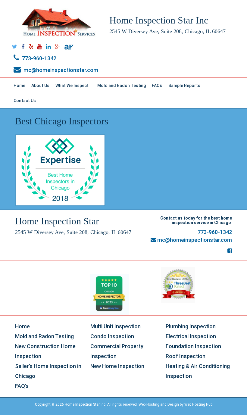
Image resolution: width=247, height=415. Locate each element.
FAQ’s (157, 85)
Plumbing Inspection (191, 326)
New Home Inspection (117, 366)
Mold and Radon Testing (121, 85)
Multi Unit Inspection (115, 326)
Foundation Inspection (193, 346)
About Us (40, 85)
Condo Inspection (112, 336)
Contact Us (25, 100)
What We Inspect (74, 87)
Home (19, 85)
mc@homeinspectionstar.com (60, 70)
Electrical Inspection (191, 336)
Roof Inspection (185, 356)
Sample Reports (187, 87)
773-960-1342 (38, 58)
